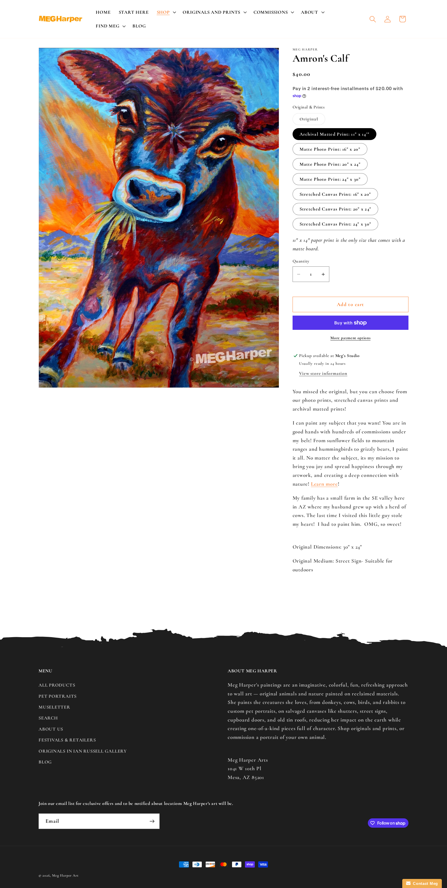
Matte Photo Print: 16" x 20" (330, 149)
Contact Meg (424, 883)
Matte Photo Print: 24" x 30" (330, 179)
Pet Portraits (58, 696)
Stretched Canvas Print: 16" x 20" (335, 194)
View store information (323, 373)
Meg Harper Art (65, 875)
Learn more (324, 484)
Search (48, 718)
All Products (57, 685)
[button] (166, 12)
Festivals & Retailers (67, 740)
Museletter (54, 707)
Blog (45, 762)
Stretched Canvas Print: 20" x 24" (335, 209)
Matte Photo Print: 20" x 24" (330, 164)
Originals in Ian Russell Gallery (83, 751)
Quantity (301, 261)
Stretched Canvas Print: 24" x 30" (335, 224)
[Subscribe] (152, 821)
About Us (51, 729)
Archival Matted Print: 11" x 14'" (335, 134)
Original (312, 120)
